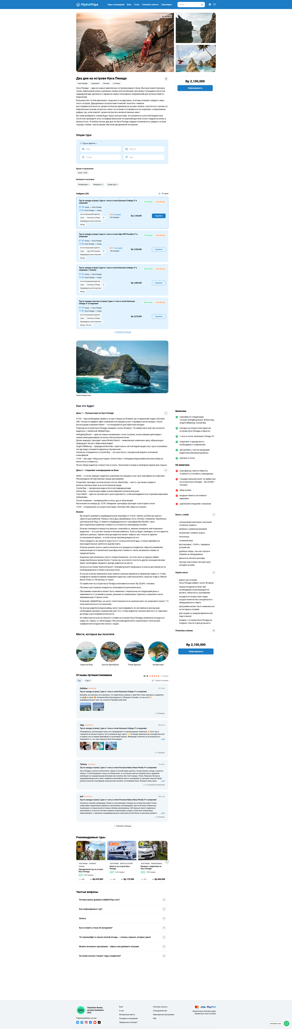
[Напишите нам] (286, 1023)
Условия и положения (128, 1018)
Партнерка (166, 4)
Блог (129, 4)
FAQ (154, 1018)
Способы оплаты (150, 4)
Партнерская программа (163, 1014)
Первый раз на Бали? (128, 1022)
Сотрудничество (160, 1011)
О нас (136, 4)
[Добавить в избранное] (166, 79)
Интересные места (127, 1014)
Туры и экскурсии (115, 4)
